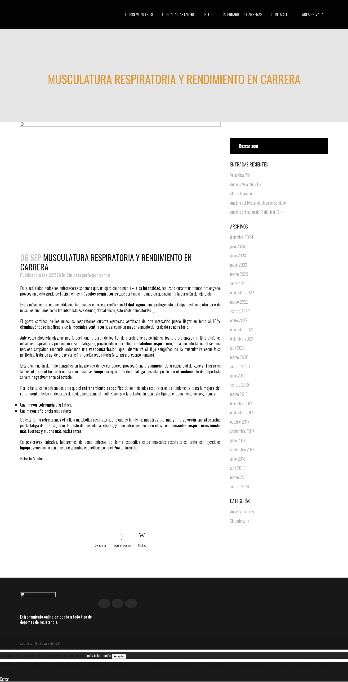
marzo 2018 (238, 394)
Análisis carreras (242, 511)
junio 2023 (238, 255)
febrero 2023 (240, 283)
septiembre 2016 (242, 449)
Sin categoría (79, 274)
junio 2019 (237, 375)
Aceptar (119, 656)
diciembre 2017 (241, 403)
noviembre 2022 (242, 292)
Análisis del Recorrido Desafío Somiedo (258, 203)
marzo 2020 (239, 357)
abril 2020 (237, 348)
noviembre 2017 (241, 412)
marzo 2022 (239, 302)
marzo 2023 (239, 274)
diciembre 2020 (241, 339)
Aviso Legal (26, 643)
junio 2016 (237, 459)
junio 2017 (237, 440)
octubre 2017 (239, 422)
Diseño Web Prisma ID (48, 643)
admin (104, 274)
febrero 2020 (240, 366)
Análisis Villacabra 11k (245, 184)
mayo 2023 (238, 265)
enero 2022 (238, 320)
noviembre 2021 (241, 329)
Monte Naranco (241, 193)
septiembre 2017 (242, 431)
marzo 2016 (238, 477)
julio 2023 (237, 246)
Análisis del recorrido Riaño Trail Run (256, 212)
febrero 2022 (240, 311)
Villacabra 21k (240, 175)
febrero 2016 (239, 486)
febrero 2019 (239, 385)
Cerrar (4, 678)
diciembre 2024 (241, 237)
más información (99, 655)
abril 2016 (237, 468)
